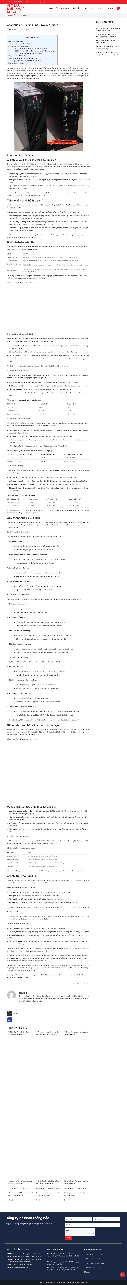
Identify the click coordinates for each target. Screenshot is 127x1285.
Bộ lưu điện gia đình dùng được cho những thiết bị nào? (107, 41)
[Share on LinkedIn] (27, 1019)
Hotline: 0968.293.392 (16, 2)
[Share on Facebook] (14, 1019)
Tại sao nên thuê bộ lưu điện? (18, 46)
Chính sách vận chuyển (94, 1255)
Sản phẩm (76, 8)
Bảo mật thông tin (93, 1267)
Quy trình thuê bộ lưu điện (17, 56)
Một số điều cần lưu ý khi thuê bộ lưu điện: (25, 61)
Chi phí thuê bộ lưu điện (16, 63)
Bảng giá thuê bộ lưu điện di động (28, 53)
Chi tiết (10, 1200)
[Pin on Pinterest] (23, 1019)
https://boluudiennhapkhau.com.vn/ (58, 975)
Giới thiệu (65, 8)
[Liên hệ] (122, 1274)
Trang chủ (52, 8)
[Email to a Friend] (20, 1019)
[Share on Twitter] (17, 1019)
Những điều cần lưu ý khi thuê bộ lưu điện (22, 58)
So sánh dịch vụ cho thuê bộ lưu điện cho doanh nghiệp (35, 51)
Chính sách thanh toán (95, 1263)
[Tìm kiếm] (118, 8)
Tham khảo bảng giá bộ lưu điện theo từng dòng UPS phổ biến (106, 35)
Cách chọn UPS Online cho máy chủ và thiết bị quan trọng (108, 29)
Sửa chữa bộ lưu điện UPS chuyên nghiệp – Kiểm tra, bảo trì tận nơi (107, 53)
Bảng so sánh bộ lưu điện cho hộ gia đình (31, 49)
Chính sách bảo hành (94, 1259)
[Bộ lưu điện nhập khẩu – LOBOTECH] (17, 8)
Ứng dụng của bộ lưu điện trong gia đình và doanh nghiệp (108, 47)
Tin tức (99, 8)
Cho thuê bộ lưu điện (15, 41)
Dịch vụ (88, 8)
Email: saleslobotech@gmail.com (37, 2)
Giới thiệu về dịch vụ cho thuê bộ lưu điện (25, 44)
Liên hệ (110, 8)
